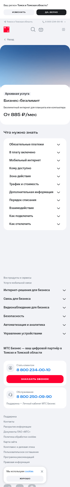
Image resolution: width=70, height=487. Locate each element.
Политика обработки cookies (20, 437)
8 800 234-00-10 (54, 21)
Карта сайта (10, 442)
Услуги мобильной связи (18, 283)
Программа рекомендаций (19, 457)
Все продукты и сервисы (17, 278)
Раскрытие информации (17, 427)
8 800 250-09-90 (34, 397)
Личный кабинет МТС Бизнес (39, 403)
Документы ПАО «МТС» (17, 432)
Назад (10, 39)
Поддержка (13, 403)
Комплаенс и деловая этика (19, 447)
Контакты (9, 422)
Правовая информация (17, 462)
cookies (29, 471)
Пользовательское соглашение (21, 452)
